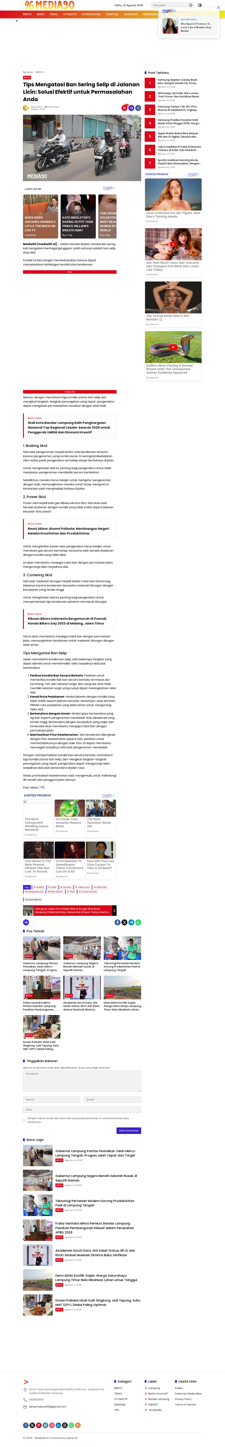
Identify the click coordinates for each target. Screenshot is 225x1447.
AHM (53, 887)
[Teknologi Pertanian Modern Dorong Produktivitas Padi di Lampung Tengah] (122, 948)
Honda (67, 887)
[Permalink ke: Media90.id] (27, 108)
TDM (72, 891)
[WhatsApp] (138, 922)
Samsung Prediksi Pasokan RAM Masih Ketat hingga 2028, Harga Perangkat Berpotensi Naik (178, 121)
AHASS (40, 887)
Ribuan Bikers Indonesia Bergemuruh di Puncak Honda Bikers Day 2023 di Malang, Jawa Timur (67, 621)
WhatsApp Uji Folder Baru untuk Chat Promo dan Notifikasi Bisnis (178, 95)
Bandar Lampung (158, 1399)
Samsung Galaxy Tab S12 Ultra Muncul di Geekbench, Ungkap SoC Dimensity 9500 (177, 108)
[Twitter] (124, 922)
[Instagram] (52, 1425)
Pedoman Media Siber (188, 1393)
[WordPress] (45, 1425)
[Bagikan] (138, 108)
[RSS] (78, 1425)
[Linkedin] (58, 1425)
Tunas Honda (89, 891)
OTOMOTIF (121, 1399)
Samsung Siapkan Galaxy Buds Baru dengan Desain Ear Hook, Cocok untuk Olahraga (177, 81)
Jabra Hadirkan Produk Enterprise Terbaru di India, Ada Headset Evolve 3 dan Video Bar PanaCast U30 (179, 148)
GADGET (153, 1404)
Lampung (154, 1388)
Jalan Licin (83, 887)
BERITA (27, 77)
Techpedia (155, 1410)
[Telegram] (131, 922)
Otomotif (102, 887)
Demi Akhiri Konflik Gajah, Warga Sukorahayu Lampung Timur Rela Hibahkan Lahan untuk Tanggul (122, 1006)
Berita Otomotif (158, 1393)
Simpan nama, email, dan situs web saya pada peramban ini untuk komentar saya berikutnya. (78, 1120)
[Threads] (65, 1425)
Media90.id (36, 107)
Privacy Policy (183, 1399)
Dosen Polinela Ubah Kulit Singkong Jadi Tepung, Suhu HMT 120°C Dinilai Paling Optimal (41, 1045)
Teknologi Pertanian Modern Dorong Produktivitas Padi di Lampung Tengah (122, 967)
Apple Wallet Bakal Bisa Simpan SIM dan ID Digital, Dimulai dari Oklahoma (178, 135)
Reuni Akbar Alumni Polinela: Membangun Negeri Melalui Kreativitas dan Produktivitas (68, 531)
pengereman (35, 891)
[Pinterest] (39, 1425)
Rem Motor (56, 891)
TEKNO (118, 1393)
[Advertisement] (112, 44)
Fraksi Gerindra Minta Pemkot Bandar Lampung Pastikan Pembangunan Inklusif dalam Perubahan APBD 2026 (39, 1006)
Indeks (179, 1388)
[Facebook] (118, 922)
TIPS (116, 1410)
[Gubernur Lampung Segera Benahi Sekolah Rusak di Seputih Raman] (82, 948)
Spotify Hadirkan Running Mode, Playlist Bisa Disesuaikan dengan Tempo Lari (178, 162)
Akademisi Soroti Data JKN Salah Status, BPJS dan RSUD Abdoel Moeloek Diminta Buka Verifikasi (81, 1006)
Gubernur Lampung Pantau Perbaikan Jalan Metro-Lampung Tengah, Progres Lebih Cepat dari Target (40, 967)
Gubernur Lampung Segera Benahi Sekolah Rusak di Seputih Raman (80, 967)
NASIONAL (120, 1404)
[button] (190, 5)
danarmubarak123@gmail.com (47, 1406)
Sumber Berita (33, 899)
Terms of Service (185, 1404)
